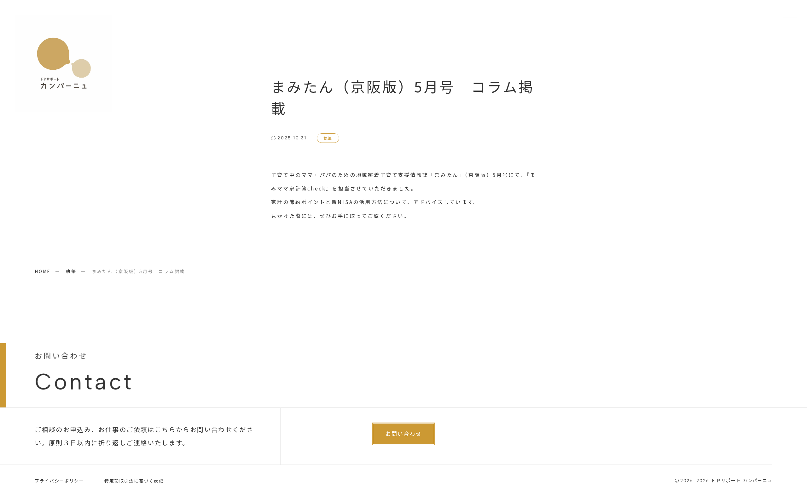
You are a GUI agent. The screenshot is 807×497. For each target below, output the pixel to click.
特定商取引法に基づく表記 (134, 480)
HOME (43, 271)
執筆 (328, 138)
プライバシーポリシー (59, 480)
